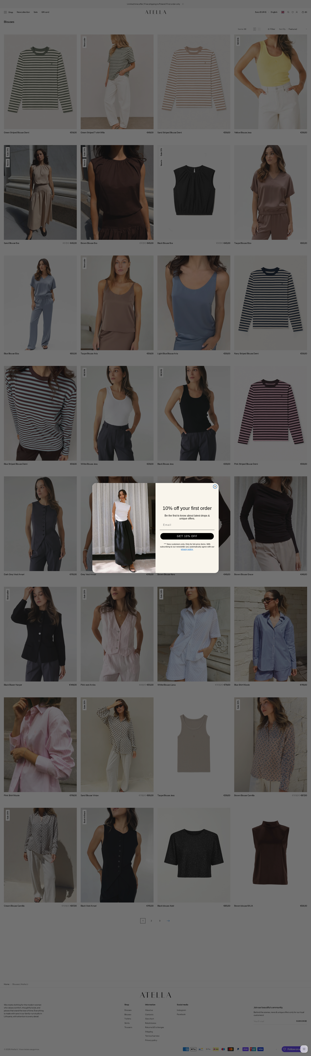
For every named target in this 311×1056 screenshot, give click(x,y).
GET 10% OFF (187, 536)
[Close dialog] (215, 486)
